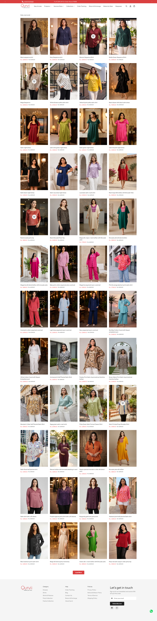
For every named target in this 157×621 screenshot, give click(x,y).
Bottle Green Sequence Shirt (117, 57)
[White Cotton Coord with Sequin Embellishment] (34, 356)
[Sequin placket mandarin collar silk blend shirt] (93, 448)
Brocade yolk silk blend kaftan (118, 238)
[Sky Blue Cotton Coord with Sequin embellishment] (123, 309)
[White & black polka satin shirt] (64, 81)
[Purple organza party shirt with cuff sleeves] (64, 495)
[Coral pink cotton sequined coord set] (34, 309)
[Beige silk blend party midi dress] (64, 540)
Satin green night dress (86, 147)
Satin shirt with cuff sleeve (28, 516)
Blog (66, 592)
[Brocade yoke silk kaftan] (123, 448)
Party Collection (48, 598)
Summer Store (58, 6)
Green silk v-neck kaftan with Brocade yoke (92, 561)
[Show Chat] (151, 611)
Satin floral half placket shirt (28, 469)
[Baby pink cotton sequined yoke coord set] (64, 264)
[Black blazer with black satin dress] (123, 81)
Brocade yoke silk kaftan (116, 469)
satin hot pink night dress (116, 147)
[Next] (152, 1)
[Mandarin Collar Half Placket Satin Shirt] (34, 403)
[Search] (126, 6)
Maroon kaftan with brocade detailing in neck (63, 469)
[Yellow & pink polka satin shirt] (93, 81)
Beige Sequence (25, 102)
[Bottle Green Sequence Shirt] (123, 36)
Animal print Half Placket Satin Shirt (61, 377)
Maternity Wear (108, 6)
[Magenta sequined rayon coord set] (93, 264)
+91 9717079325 (29, 1)
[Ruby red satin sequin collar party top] (123, 540)
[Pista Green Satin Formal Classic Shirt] (93, 403)
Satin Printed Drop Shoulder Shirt (119, 424)
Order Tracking (81, 6)
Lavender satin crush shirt (87, 193)
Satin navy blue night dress (58, 193)
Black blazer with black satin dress (119, 102)
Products (47, 6)
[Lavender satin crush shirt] (93, 171)
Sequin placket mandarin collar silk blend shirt (91, 470)
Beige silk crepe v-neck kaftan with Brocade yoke (92, 239)
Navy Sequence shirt (56, 57)
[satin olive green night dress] (64, 126)
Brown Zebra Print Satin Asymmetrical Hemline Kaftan (120, 378)
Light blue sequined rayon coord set (60, 330)
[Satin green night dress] (93, 126)
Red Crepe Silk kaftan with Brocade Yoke (121, 193)
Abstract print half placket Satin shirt (120, 516)
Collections (69, 6)
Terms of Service (93, 595)
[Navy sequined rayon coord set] (93, 309)
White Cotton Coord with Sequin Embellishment (30, 378)
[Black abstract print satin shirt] (34, 540)
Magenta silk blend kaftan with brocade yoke (34, 285)
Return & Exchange (95, 6)
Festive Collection (48, 601)
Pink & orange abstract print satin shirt (120, 285)
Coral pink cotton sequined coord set (31, 330)
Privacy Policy (92, 590)
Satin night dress (25, 147)
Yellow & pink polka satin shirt (88, 102)
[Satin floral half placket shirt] (34, 448)
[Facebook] (112, 608)
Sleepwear (118, 6)
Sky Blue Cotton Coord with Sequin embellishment (119, 331)
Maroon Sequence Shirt (86, 57)
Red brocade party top (27, 238)
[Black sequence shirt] (34, 36)
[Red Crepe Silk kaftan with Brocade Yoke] (123, 171)
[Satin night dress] (34, 126)
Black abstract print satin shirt (29, 561)
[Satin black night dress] (34, 171)
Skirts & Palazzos (48, 595)
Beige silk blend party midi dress (59, 561)
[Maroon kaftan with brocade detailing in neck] (64, 448)
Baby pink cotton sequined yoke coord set (62, 285)
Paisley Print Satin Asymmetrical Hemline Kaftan (92, 378)
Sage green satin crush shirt (58, 424)
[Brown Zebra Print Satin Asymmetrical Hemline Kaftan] (123, 356)
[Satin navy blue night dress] (64, 171)
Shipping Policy (92, 598)
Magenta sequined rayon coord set (89, 285)
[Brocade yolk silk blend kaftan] (123, 217)
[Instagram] (117, 608)
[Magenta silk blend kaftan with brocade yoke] (34, 264)
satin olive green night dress (58, 147)
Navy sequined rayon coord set (88, 330)
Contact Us (68, 595)
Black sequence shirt (26, 57)
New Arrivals (38, 6)
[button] (134, 6)
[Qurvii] (25, 6)
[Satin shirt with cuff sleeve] (34, 495)
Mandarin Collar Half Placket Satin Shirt (32, 424)
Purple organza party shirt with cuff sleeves (63, 516)
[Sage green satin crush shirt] (64, 403)
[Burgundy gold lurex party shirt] (93, 495)
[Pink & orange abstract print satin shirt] (123, 264)
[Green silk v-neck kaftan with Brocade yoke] (93, 540)
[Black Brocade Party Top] (64, 217)
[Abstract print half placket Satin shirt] (123, 495)
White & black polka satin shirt (59, 102)
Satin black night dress (27, 193)
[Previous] (5, 1)
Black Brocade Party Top (57, 238)
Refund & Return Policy (95, 592)
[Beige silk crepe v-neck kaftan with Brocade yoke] (93, 217)
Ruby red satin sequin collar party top (120, 561)
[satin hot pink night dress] (123, 126)
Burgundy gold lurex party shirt (88, 516)
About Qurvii (69, 601)
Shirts (44, 592)
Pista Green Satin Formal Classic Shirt (90, 424)
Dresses (45, 590)
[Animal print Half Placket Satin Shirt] (64, 356)
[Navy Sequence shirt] (64, 36)
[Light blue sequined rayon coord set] (64, 309)
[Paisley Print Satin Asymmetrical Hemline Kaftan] (93, 356)
